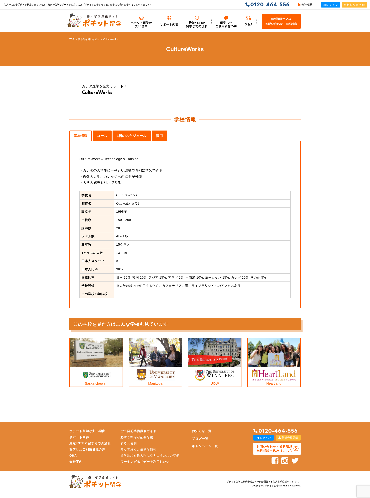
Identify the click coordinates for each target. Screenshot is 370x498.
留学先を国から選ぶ (88, 39)
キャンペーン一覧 (205, 446)
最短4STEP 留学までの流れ (197, 24)
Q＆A (249, 24)
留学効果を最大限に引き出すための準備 (149, 455)
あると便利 (128, 443)
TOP (71, 39)
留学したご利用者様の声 (87, 449)
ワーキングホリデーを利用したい (145, 461)
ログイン (332, 4)
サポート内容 (169, 24)
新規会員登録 (356, 4)
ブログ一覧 (200, 438)
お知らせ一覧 (202, 431)
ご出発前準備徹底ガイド (138, 431)
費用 (159, 136)
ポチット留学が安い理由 (141, 24)
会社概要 (306, 4)
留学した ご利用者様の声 (226, 24)
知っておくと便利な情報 (138, 449)
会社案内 (75, 461)
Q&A (73, 455)
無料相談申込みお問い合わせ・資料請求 (281, 21)
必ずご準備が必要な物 (136, 437)
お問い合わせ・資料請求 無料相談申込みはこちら (274, 448)
